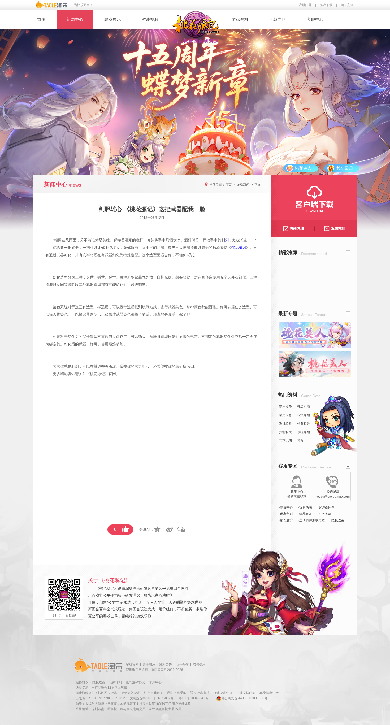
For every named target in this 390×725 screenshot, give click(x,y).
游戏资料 (239, 19)
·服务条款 (324, 514)
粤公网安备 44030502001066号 (244, 698)
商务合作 (182, 664)
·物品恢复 (305, 514)
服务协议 (82, 682)
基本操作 (285, 407)
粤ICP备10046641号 (193, 698)
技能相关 (285, 432)
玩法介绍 (303, 415)
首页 (41, 19)
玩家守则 (115, 682)
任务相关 (303, 424)
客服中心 (315, 19)
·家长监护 (286, 520)
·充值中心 (286, 507)
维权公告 (165, 664)
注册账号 (305, 5)
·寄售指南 (305, 507)
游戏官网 (132, 664)
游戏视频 (150, 19)
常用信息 (285, 415)
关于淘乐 (148, 664)
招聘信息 (199, 664)
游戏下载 (326, 5)
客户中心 (155, 682)
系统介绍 (303, 432)
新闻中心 (74, 19)
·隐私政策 (337, 520)
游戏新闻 (243, 184)
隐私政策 (98, 682)
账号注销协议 (135, 682)
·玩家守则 (286, 514)
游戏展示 (112, 19)
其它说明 (285, 440)
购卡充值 (347, 5)
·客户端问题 (326, 507)
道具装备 (285, 424)
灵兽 (300, 440)
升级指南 (303, 407)
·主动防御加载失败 (311, 520)
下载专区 (277, 19)
